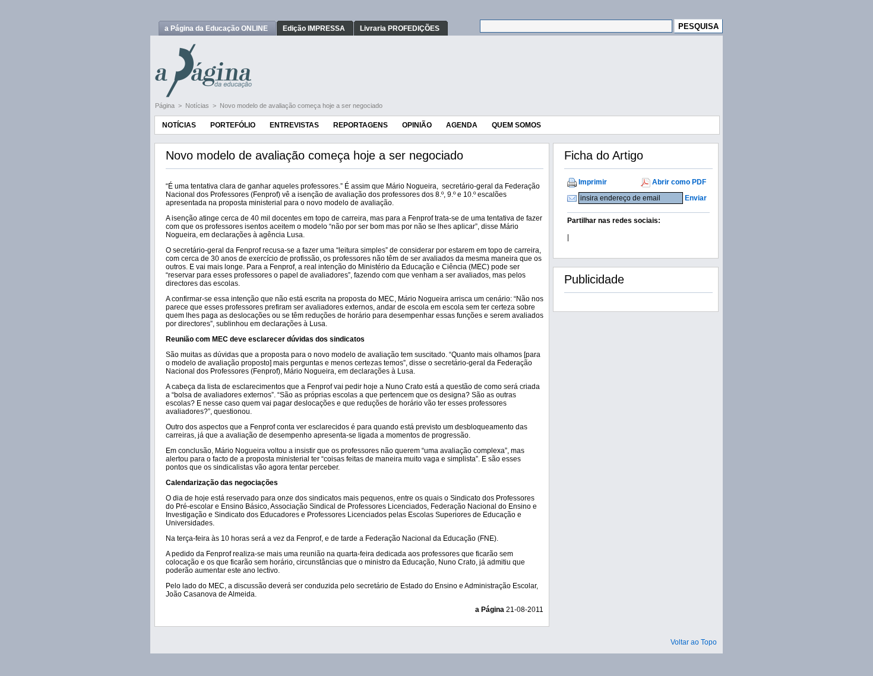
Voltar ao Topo (693, 642)
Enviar (696, 198)
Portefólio (232, 125)
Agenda (461, 125)
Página (165, 105)
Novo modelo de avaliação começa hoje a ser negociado (301, 105)
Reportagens (360, 125)
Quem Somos (516, 125)
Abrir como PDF (679, 182)
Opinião (417, 125)
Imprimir (592, 182)
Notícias (198, 105)
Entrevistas (294, 125)
